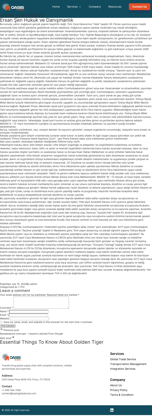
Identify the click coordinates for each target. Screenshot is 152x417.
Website (4, 318)
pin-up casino (18, 273)
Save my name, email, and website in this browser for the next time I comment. (48, 322)
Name (4, 311)
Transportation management (128, 364)
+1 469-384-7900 (11, 390)
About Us (116, 385)
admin (33, 283)
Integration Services (122, 368)
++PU (21, 286)
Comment (6, 307)
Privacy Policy (119, 390)
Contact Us (139, 6)
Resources (114, 6)
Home (56, 6)
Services (72, 6)
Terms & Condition (122, 394)
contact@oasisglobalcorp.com (19, 393)
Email (4, 314)
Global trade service (123, 359)
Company (95, 6)
